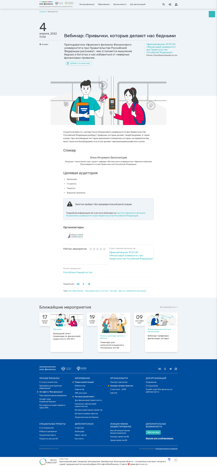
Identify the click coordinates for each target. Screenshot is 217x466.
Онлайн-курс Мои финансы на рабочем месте (159, 390)
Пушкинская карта (47, 435)
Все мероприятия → (169, 307)
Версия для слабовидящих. (160, 438)
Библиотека (80, 386)
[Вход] (176, 4)
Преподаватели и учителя (97, 291)
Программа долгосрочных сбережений (50, 387)
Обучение (57, 329)
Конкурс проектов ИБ (119, 437)
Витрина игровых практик (86, 414)
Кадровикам (151, 382)
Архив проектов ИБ (118, 440)
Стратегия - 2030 (118, 389)
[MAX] (176, 369)
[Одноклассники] (165, 369)
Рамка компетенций (84, 382)
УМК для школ (81, 393)
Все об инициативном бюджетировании (120, 431)
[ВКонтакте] (159, 369)
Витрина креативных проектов (88, 410)
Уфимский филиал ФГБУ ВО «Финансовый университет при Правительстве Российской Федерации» (161, 48)
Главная (42, 12)
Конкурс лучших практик (121, 386)
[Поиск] (163, 4)
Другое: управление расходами (132, 291)
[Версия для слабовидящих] (170, 4)
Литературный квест (84, 397)
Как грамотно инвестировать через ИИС (52, 406)
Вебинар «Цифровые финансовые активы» (158, 337)
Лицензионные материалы (86, 417)
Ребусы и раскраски (48, 431)
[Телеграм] (170, 369)
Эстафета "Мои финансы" (51, 392)
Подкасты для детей (48, 439)
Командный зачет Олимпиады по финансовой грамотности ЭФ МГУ (66, 336)
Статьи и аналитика (48, 382)
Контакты (79, 439)
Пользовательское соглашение (166, 448)
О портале (79, 428)
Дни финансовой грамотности (88, 400)
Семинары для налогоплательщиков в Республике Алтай (112, 345)
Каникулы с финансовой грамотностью (85, 405)
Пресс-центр (80, 435)
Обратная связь (153, 432)
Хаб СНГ (113, 393)
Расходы (114, 291)
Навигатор (79, 389)
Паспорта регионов (118, 382)
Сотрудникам (152, 386)
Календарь (79, 431)
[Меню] (212, 14)
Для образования (76, 291)
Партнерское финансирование (52, 395)
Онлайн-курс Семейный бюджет (47, 400)
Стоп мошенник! (46, 428)
